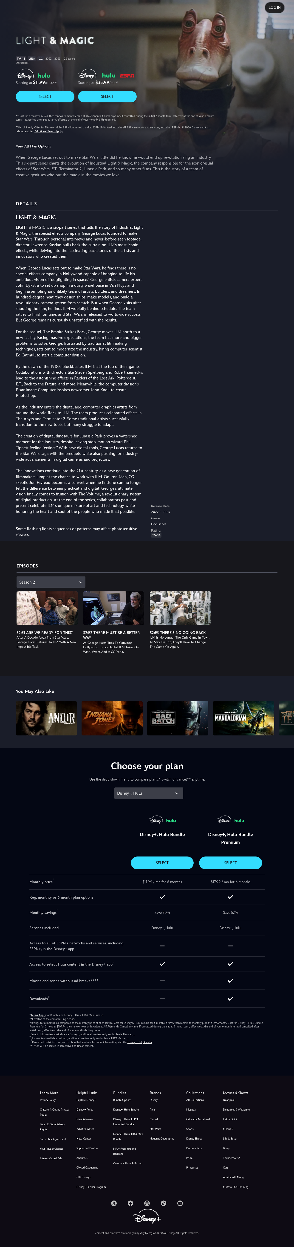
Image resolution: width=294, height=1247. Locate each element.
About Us (82, 1158)
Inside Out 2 (230, 1119)
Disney (154, 1100)
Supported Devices (87, 1148)
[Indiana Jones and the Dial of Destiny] (112, 718)
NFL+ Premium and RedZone (124, 1151)
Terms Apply (38, 1015)
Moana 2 (228, 1129)
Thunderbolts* (231, 1158)
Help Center (83, 1138)
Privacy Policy (48, 1100)
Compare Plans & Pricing (127, 1163)
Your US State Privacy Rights (52, 1127)
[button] (91, 1093)
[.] (114, 1203)
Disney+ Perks (84, 1109)
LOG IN (275, 7)
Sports (190, 1129)
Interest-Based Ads (51, 1158)
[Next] (285, 717)
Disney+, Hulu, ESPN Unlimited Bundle (125, 1122)
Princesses (192, 1167)
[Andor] (46, 718)
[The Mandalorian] (243, 718)
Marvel (154, 1119)
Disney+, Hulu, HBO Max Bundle (128, 1136)
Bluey (226, 1148)
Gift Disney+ (83, 1177)
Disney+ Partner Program (91, 1187)
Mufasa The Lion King (236, 1187)
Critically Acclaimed (198, 1119)
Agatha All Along (233, 1177)
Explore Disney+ (86, 1100)
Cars (225, 1167)
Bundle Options (122, 1100)
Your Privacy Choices (51, 1148)
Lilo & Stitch (230, 1138)
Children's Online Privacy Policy (54, 1112)
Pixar (153, 1109)
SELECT (45, 96)
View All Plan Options (33, 146)
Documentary (194, 1148)
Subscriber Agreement (53, 1139)
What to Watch (85, 1129)
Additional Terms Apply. (48, 131)
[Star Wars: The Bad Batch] (177, 718)
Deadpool (229, 1100)
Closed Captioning (87, 1167)
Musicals (191, 1109)
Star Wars (155, 1129)
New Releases (84, 1119)
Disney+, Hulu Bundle (126, 1109)
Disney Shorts (194, 1138)
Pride (189, 1158)
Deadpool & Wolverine (236, 1109)
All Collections (195, 1100)
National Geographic (162, 1138)
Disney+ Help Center (139, 1042)
